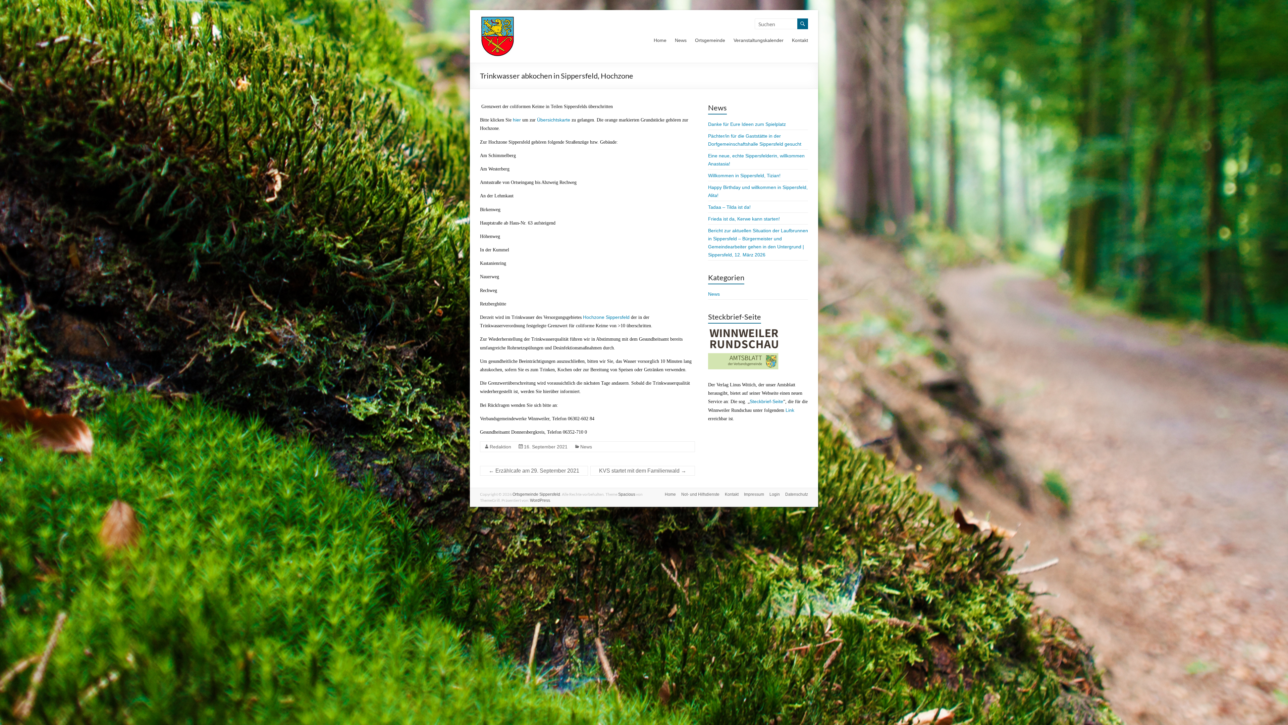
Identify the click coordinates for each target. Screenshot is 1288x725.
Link (790, 410)
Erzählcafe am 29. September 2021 (534, 471)
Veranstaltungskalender (759, 40)
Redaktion (500, 446)
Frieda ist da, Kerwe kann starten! (744, 219)
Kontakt (800, 40)
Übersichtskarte (553, 120)
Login (774, 494)
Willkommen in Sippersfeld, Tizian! (744, 175)
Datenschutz (796, 494)
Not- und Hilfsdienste (700, 494)
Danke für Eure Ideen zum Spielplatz (747, 124)
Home (660, 40)
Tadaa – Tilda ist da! (729, 207)
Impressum (754, 494)
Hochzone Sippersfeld (606, 317)
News (681, 40)
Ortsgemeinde (710, 40)
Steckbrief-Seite (766, 401)
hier (517, 120)
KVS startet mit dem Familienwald (642, 471)
